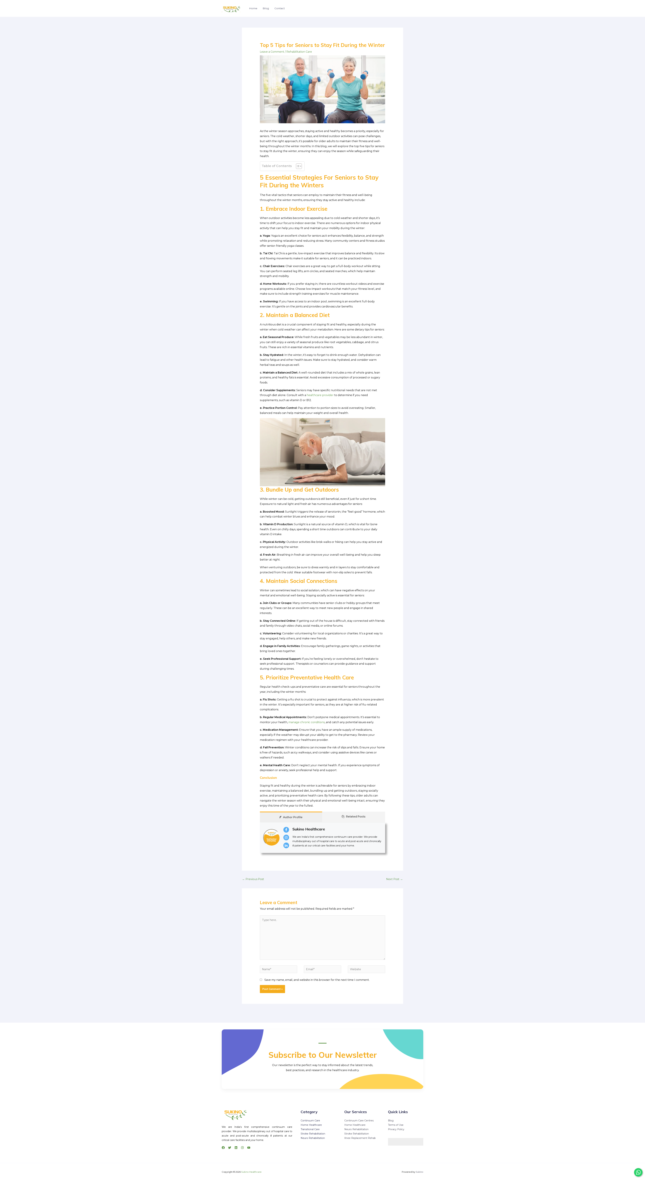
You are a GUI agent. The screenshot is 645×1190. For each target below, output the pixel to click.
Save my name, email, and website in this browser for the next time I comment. (317, 979)
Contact (279, 8)
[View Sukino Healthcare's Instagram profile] (286, 837)
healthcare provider (320, 395)
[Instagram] (242, 1147)
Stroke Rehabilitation (313, 1133)
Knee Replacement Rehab (360, 1138)
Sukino (419, 1171)
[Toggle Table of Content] (297, 166)
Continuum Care (310, 1120)
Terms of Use (395, 1124)
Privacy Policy (396, 1129)
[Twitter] (229, 1147)
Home (253, 8)
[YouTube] (248, 1147)
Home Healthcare (311, 1124)
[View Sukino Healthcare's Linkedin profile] (286, 845)
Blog (266, 8)
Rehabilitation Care (299, 51)
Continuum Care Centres (359, 1120)
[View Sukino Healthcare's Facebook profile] (286, 830)
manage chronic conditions (306, 722)
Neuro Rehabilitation (313, 1138)
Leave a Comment (272, 51)
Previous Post (253, 879)
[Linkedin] (236, 1147)
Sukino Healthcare (308, 829)
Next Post (394, 879)
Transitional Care (310, 1129)
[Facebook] (223, 1147)
